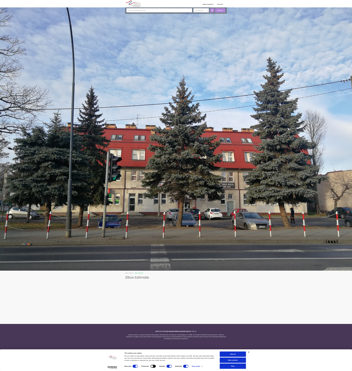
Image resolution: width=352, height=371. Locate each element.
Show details (196, 366)
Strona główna (129, 273)
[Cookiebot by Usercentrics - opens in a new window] (112, 367)
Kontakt (220, 4)
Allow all (233, 354)
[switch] (153, 366)
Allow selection (233, 360)
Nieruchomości (208, 4)
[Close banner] (248, 352)
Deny (232, 366)
